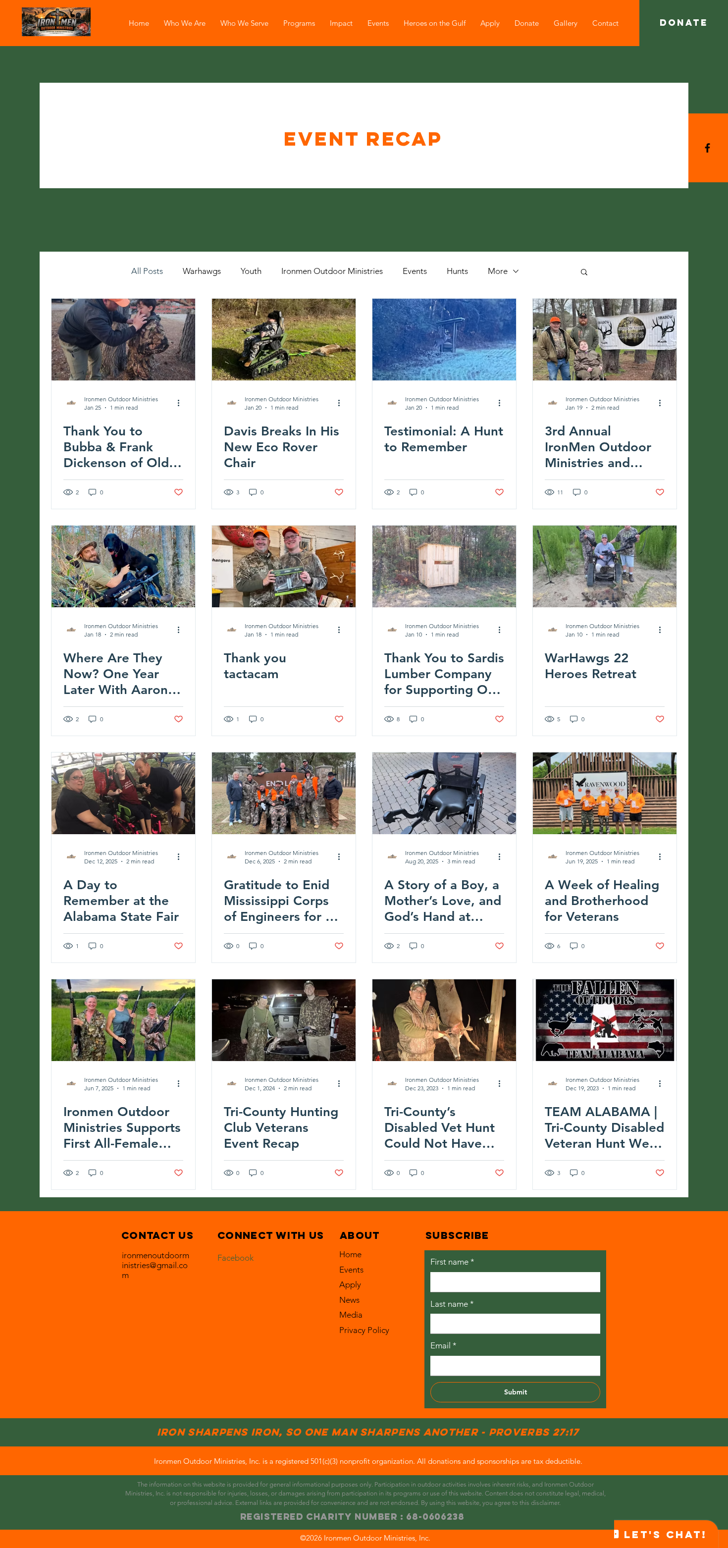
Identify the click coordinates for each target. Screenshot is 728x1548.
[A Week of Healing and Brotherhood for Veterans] (604, 793)
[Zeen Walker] (444, 793)
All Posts (147, 271)
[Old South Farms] (123, 339)
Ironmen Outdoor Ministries (332, 271)
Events (415, 271)
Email (443, 1345)
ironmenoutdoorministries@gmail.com (155, 1265)
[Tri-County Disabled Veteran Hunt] (444, 1020)
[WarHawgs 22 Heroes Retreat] (604, 566)
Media (351, 1315)
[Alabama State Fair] (123, 793)
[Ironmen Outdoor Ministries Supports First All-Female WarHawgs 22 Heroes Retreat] (123, 1020)
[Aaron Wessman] (123, 566)
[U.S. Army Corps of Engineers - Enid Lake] (284, 793)
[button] (244, 23)
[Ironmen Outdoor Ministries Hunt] (444, 339)
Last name (452, 1304)
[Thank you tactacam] (284, 566)
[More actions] (182, 403)
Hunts (457, 271)
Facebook (235, 1258)
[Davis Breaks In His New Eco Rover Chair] (284, 339)
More (498, 271)
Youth (251, 271)
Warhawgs (202, 271)
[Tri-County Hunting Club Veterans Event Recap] (284, 1020)
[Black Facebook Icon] (707, 148)
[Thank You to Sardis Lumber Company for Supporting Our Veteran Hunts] (444, 566)
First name (452, 1262)
